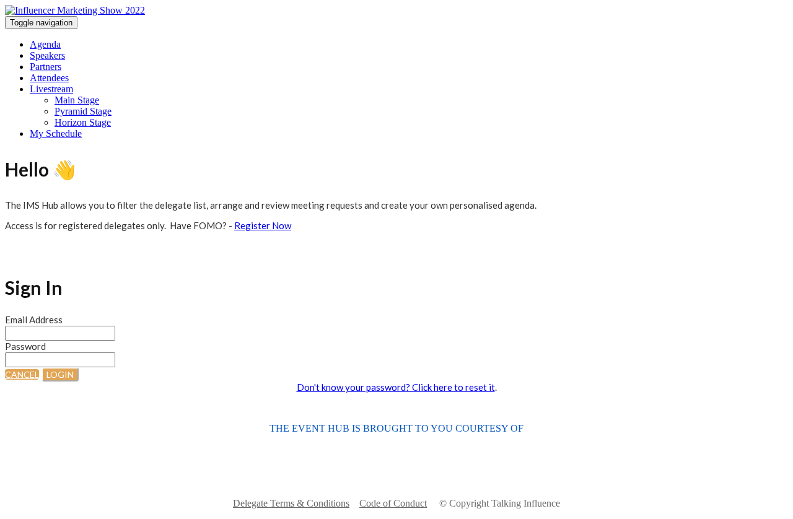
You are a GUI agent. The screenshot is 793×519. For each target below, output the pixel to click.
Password (25, 346)
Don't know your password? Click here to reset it (396, 387)
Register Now (262, 225)
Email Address (34, 319)
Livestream (51, 89)
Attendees (49, 77)
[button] (22, 374)
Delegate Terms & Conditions (291, 503)
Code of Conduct (393, 503)
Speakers (47, 55)
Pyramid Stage (83, 111)
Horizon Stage (83, 122)
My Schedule (56, 133)
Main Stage (77, 100)
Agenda (45, 44)
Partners (45, 66)
